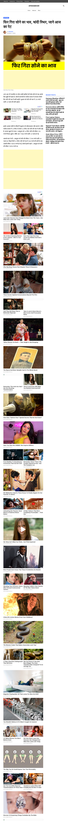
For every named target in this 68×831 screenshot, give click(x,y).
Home (29, 10)
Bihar (39, 10)
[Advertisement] (34, 80)
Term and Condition (35, 1)
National (34, 10)
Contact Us (12, 1)
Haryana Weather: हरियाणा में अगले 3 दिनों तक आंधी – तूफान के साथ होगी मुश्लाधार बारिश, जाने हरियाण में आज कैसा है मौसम (55, 101)
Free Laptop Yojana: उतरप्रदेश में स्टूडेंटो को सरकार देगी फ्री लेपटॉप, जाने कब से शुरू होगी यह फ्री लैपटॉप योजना (55, 119)
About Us (6, 1)
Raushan (11, 31)
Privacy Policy (20, 1)
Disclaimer (27, 1)
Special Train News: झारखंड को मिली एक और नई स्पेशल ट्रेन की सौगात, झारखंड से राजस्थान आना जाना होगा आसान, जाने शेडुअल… (55, 128)
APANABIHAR (34, 6)
